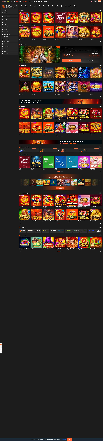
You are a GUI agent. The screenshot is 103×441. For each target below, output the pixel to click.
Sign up (99, 1)
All (100, 10)
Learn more (64, 439)
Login (96, 1)
